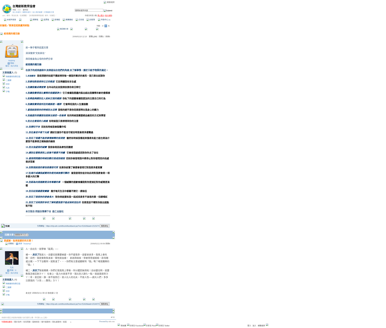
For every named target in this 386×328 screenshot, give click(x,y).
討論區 (24, 20)
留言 (7, 66)
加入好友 (14, 66)
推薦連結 (69, 20)
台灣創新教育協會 (24, 6)
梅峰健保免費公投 (13, 77)
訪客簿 (92, 20)
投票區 (46, 20)
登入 (249, 326)
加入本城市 (17, 12)
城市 (8, 15)
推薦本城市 (26, 12)
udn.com (111, 321)
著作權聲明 (45, 322)
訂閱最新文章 (49, 12)
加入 (254, 326)
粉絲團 (123, 326)
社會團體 (23, 15)
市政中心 (105, 20)
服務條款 (36, 322)
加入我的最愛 (37, 12)
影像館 (57, 20)
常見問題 (26, 322)
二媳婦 (8, 80)
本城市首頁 (11, 20)
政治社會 (15, 15)
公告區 (81, 20)
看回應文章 (64, 29)
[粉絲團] (119, 324)
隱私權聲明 (56, 322)
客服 (65, 322)
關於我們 (17, 322)
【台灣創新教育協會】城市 (38, 15)
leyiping (11, 60)
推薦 (107, 37)
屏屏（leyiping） (25, 244)
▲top (113, 317)
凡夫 (19, 10)
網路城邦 (111, 2)
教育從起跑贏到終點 (19, 25)
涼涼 (7, 84)
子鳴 (7, 92)
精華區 (35, 20)
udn (3, 15)
